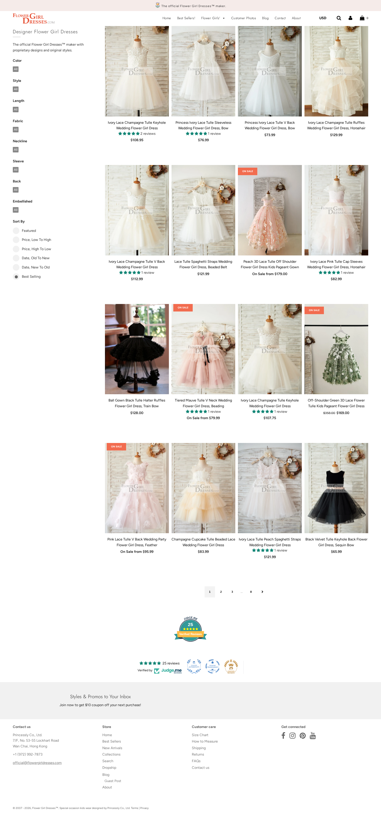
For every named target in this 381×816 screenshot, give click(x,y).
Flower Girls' (211, 18)
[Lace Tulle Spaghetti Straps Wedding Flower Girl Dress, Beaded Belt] (203, 210)
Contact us (200, 767)
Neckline (20, 141)
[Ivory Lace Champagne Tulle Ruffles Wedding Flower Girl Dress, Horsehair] (336, 71)
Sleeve (18, 161)
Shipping (199, 748)
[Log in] (350, 18)
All (15, 69)
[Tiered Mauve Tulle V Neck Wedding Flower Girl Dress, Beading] (203, 349)
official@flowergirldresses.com (37, 763)
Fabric (18, 121)
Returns (198, 754)
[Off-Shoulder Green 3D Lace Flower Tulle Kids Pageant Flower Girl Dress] (336, 349)
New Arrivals (112, 748)
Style (17, 81)
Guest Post (113, 781)
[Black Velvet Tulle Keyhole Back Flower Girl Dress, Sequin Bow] (336, 488)
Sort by (19, 221)
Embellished (22, 201)
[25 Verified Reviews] (190, 649)
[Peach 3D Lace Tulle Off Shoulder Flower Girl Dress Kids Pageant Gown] (270, 210)
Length (18, 101)
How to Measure (205, 741)
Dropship (109, 767)
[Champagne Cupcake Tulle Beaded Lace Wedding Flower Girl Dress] (203, 488)
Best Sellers (111, 741)
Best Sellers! (186, 18)
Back (17, 181)
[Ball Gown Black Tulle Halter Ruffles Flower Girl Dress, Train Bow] (137, 349)
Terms (134, 808)
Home (166, 18)
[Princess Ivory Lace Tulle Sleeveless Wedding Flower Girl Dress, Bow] (203, 71)
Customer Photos (243, 18)
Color (17, 60)
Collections (111, 754)
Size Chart (200, 735)
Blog (265, 18)
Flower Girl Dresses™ (45, 808)
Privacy (144, 808)
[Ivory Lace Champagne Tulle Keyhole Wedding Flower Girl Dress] (137, 71)
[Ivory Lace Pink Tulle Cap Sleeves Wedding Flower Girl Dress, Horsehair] (336, 210)
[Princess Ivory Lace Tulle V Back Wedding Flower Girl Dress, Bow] (270, 71)
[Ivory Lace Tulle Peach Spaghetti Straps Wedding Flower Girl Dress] (270, 488)
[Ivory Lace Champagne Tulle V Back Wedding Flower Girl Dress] (137, 210)
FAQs (196, 761)
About (296, 18)
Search (107, 761)
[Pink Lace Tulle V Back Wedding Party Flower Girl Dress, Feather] (137, 488)
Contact (280, 18)
